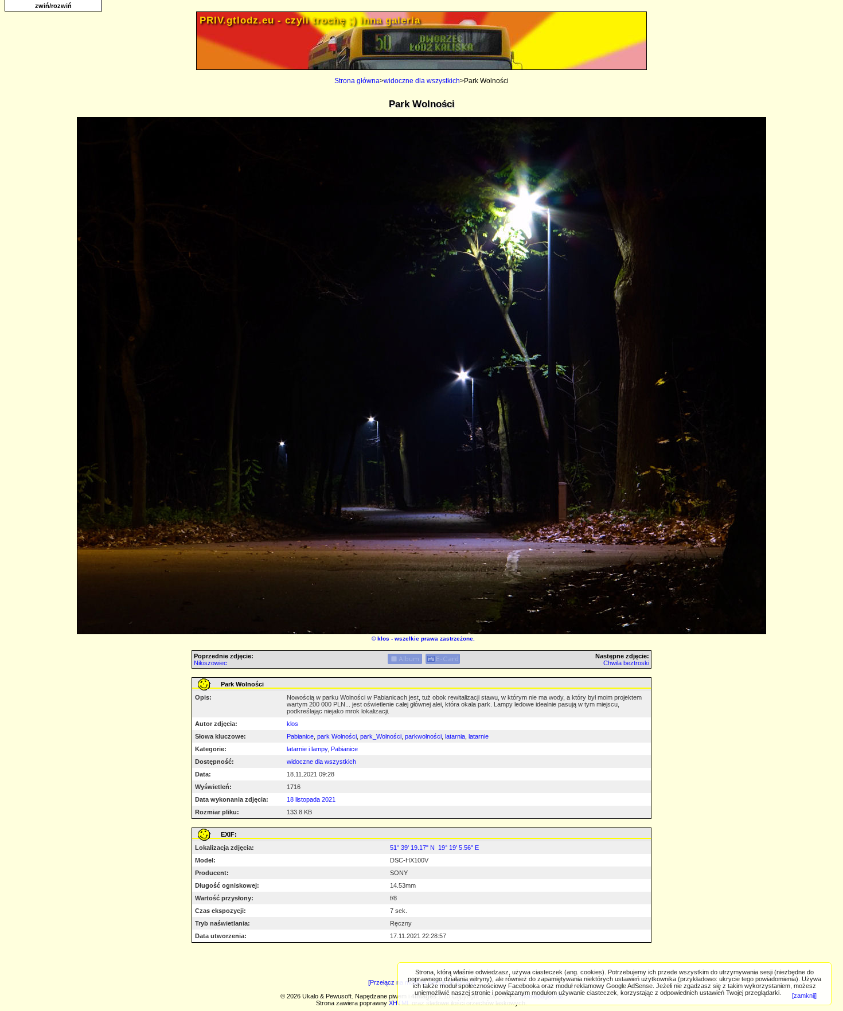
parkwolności (423, 736)
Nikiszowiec (210, 662)
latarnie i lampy (307, 748)
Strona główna (357, 81)
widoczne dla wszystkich (422, 81)
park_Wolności (380, 736)
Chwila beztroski (626, 662)
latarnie (479, 736)
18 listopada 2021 (311, 799)
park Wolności (337, 736)
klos (383, 638)
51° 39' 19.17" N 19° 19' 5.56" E (434, 847)
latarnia (455, 736)
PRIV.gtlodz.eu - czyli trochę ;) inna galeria (310, 20)
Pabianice (300, 736)
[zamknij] (804, 995)
